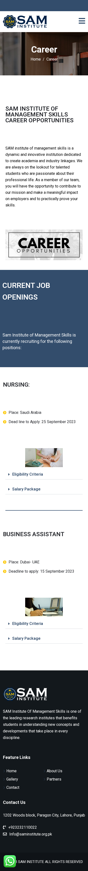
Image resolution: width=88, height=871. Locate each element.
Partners (54, 779)
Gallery (12, 779)
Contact (12, 787)
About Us (54, 771)
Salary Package (26, 489)
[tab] (44, 475)
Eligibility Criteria (27, 474)
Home (11, 771)
